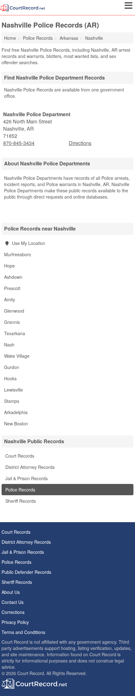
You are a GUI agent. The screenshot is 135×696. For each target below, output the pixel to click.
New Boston (16, 423)
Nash (9, 344)
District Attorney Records (29, 467)
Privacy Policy (15, 622)
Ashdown (13, 277)
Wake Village (17, 356)
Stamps (11, 401)
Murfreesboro (17, 254)
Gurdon (11, 367)
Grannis (12, 322)
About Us (11, 592)
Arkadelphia (16, 412)
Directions (80, 143)
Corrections (13, 612)
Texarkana (14, 333)
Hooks (10, 378)
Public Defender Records (26, 572)
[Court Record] (22, 7)
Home (10, 38)
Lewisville (13, 390)
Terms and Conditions (23, 632)
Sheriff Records (20, 501)
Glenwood (14, 311)
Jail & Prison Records (26, 478)
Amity (9, 299)
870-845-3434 (19, 143)
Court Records (19, 456)
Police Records (19, 489)
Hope (9, 265)
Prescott (12, 288)
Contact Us (13, 602)
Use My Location (28, 243)
